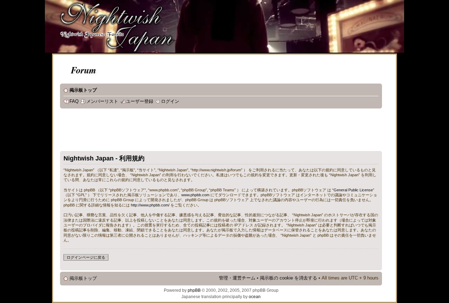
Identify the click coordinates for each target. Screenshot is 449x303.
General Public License (353, 190)
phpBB (194, 290)
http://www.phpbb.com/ (150, 205)
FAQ (74, 101)
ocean (255, 297)
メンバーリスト (102, 101)
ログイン (170, 101)
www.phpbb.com (195, 195)
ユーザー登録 (139, 101)
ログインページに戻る (86, 257)
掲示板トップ (83, 90)
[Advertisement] (187, 131)
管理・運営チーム (237, 278)
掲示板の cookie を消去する (288, 278)
